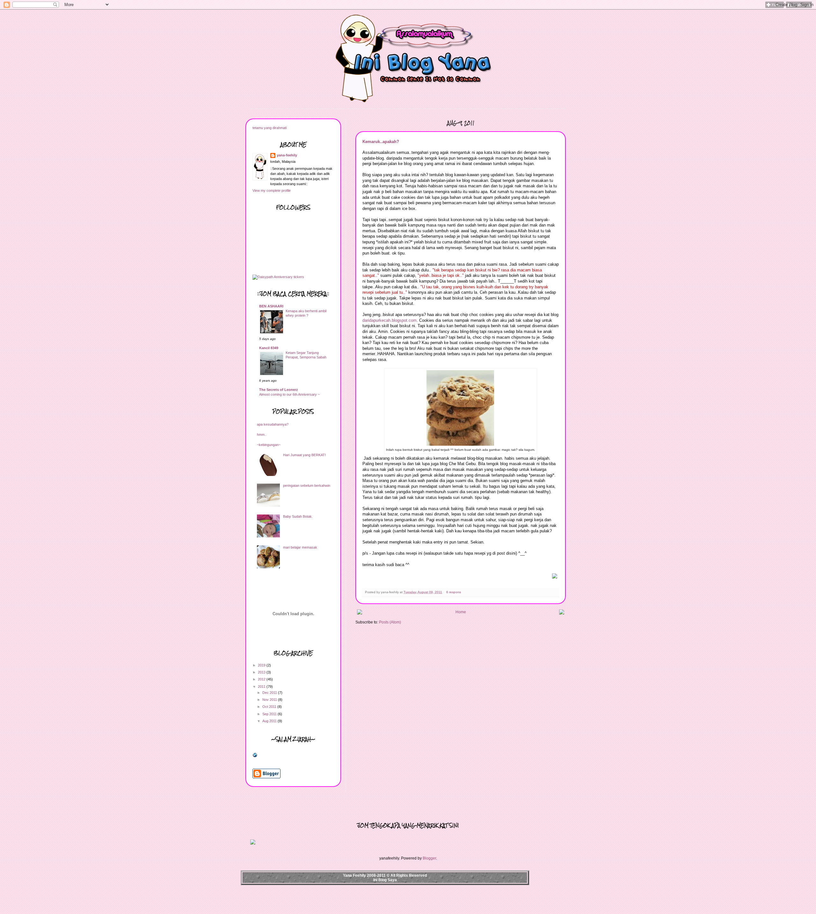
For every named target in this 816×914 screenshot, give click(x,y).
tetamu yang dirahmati (269, 128)
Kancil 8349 (268, 348)
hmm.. (261, 434)
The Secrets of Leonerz (278, 390)
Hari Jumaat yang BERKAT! (304, 455)
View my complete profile (271, 190)
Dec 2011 (270, 692)
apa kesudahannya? (272, 424)
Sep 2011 (270, 714)
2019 (262, 665)
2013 (262, 672)
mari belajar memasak (300, 547)
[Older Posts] (561, 613)
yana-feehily (287, 155)
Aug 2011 (270, 721)
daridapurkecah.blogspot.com (389, 320)
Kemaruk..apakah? (380, 141)
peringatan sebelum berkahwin (306, 485)
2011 (262, 686)
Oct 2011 (269, 707)
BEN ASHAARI (271, 306)
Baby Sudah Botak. (298, 516)
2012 (262, 679)
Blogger (429, 858)
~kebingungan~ (268, 445)
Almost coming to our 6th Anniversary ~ (289, 394)
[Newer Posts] (359, 613)
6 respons (453, 592)
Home (460, 612)
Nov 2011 (270, 700)
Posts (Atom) (390, 622)
